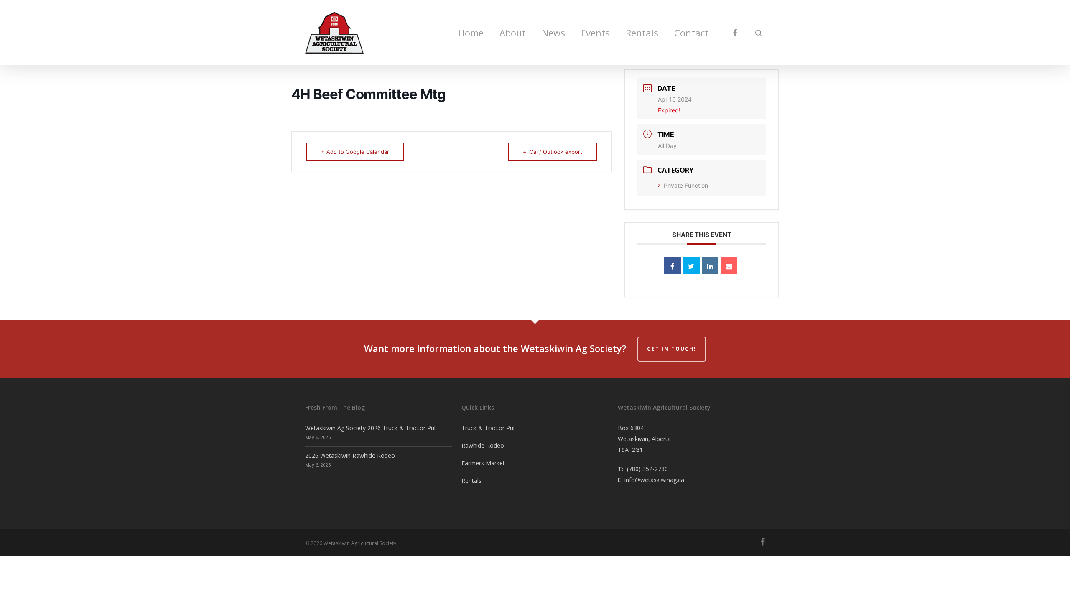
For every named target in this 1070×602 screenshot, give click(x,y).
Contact (691, 32)
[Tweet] (691, 265)
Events (595, 32)
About (512, 32)
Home (471, 32)
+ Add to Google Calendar (355, 151)
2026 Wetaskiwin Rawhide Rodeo (350, 455)
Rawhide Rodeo (482, 445)
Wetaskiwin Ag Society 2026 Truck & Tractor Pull (371, 428)
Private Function (686, 185)
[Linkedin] (710, 265)
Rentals (642, 32)
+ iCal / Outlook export (552, 151)
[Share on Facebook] (672, 265)
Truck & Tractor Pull (488, 428)
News (553, 32)
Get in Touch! (671, 348)
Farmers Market (483, 463)
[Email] (729, 265)
